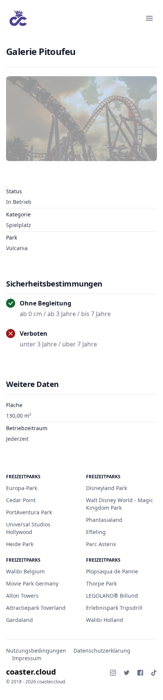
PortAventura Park (29, 512)
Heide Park (19, 544)
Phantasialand (104, 519)
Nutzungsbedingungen (36, 650)
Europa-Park (21, 488)
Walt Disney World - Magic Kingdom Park (119, 503)
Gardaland (19, 619)
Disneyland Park (106, 488)
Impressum (26, 658)
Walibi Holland (104, 619)
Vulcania (17, 248)
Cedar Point (21, 500)
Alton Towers (22, 595)
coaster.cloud (31, 672)
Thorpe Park (101, 583)
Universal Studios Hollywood (28, 528)
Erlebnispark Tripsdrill (114, 607)
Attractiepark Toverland (36, 607)
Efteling (96, 532)
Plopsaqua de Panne (112, 571)
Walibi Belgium (25, 571)
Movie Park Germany (32, 583)
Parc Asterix (101, 544)
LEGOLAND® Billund (112, 595)
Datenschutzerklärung (102, 650)
